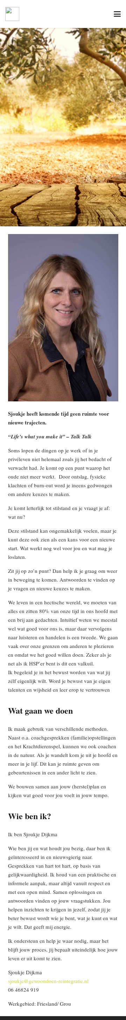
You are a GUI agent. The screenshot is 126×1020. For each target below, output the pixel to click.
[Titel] (12, 14)
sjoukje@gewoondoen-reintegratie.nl (48, 980)
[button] (117, 13)
